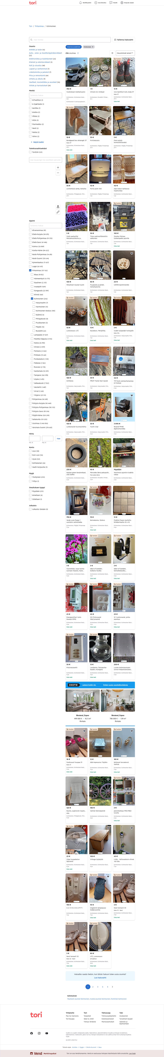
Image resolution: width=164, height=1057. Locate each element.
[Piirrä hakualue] (58, 212)
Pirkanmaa (39, 26)
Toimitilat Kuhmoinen (119, 999)
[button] (124, 39)
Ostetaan (37, 499)
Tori (30, 26)
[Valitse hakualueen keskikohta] (58, 206)
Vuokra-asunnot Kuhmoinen (100, 999)
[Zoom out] (58, 173)
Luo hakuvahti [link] (100, 978)
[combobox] (70, 39)
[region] (45, 190)
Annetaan (37, 495)
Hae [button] (58, 438)
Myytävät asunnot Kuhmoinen (78, 999)
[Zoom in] (58, 167)
